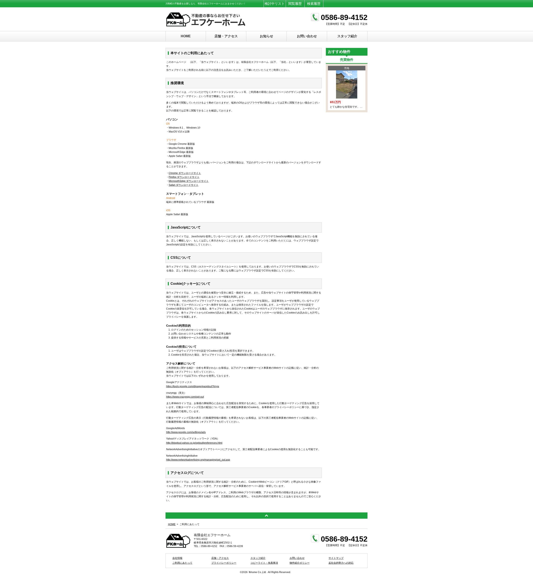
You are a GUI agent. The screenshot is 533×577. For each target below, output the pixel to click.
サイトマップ (336, 558)
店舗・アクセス (226, 36)
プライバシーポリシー (223, 562)
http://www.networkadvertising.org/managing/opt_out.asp (198, 459)
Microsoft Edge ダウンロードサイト (189, 181)
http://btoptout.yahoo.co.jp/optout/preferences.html (194, 442)
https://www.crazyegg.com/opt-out (185, 396)
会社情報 (177, 558)
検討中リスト (275, 3)
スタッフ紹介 (347, 36)
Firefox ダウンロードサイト (184, 177)
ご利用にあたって (182, 562)
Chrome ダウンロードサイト (185, 173)
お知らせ (266, 36)
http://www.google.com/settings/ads (186, 432)
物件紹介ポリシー (300, 562)
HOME (186, 36)
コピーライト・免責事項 (264, 562)
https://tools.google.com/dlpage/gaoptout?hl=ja (192, 386)
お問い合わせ (307, 36)
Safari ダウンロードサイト (183, 185)
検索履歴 (313, 3)
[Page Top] (266, 515)
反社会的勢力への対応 (341, 562)
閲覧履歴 (295, 3)
